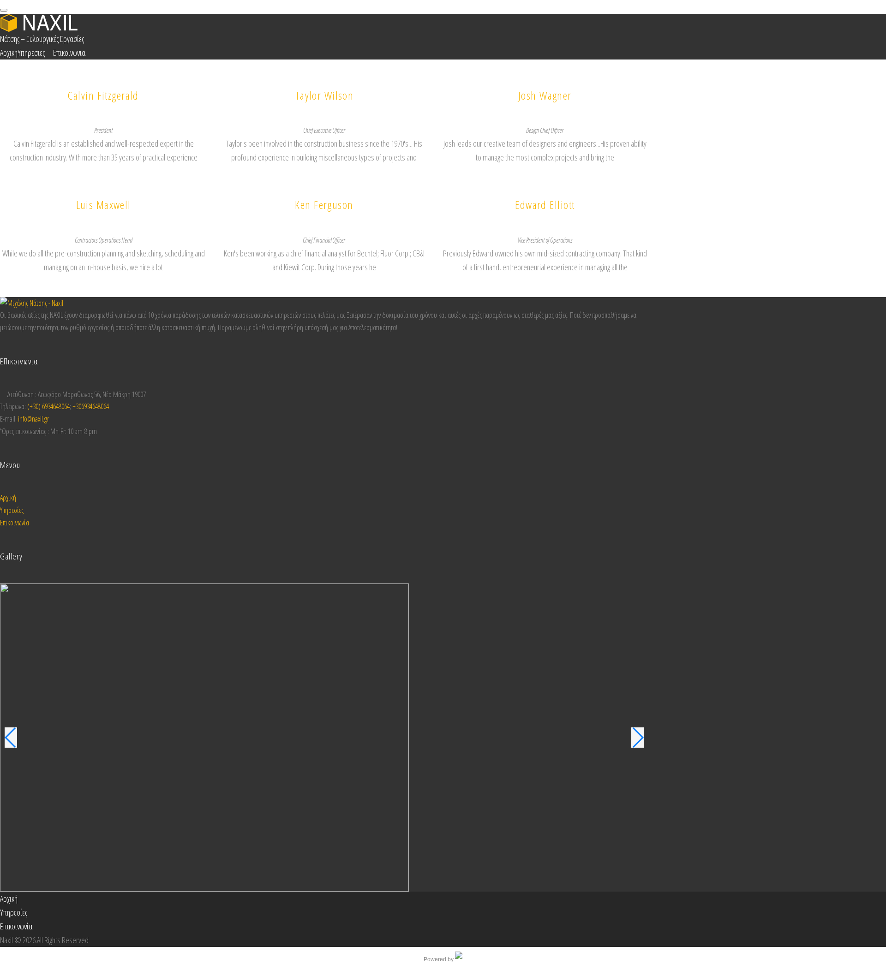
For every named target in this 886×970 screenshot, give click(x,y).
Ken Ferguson (324, 204)
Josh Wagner (545, 95)
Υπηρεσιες (31, 52)
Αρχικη (9, 52)
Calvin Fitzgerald (103, 95)
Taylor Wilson (324, 95)
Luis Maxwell (103, 204)
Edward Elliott (545, 204)
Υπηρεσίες (12, 510)
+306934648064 (90, 406)
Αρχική (8, 498)
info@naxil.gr (33, 419)
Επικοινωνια (69, 52)
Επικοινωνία (14, 523)
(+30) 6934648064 (48, 406)
